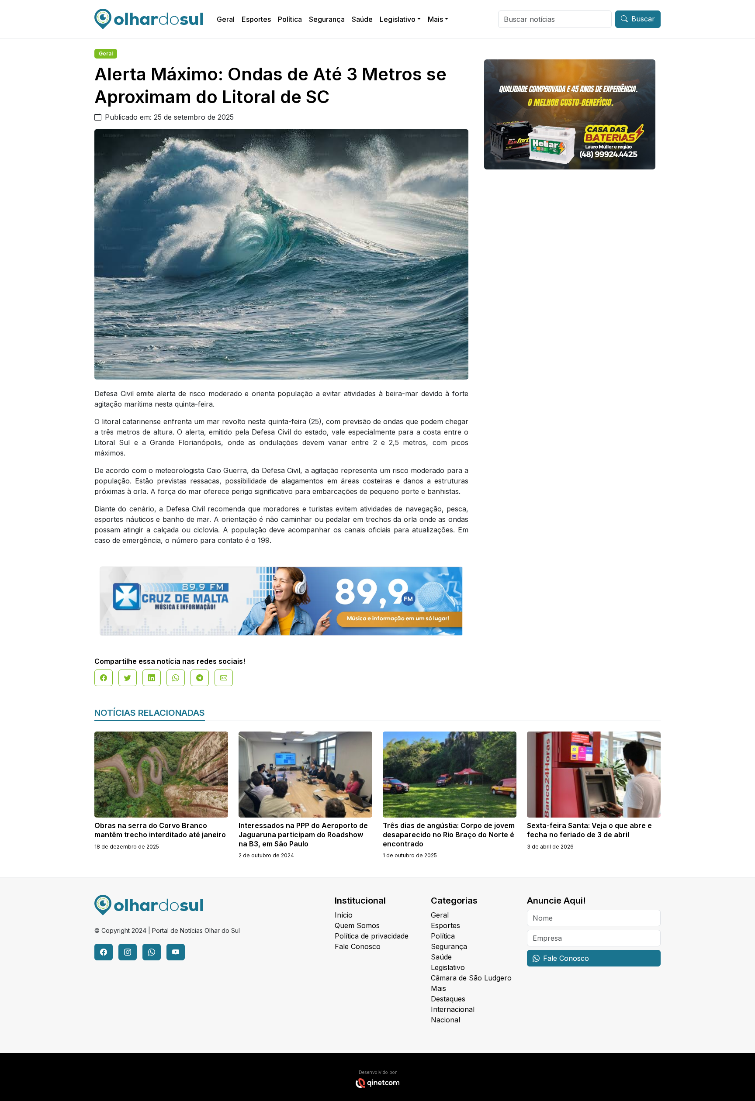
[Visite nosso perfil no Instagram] (127, 952)
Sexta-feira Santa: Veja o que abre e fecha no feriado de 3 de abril (589, 830)
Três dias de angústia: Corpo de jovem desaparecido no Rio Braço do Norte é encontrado (449, 834)
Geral (226, 19)
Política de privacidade (372, 936)
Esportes (256, 19)
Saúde (362, 19)
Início (344, 915)
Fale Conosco (358, 946)
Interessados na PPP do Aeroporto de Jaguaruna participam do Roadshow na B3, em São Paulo (303, 834)
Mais (435, 19)
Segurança (327, 19)
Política (290, 19)
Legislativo (398, 19)
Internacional (452, 1009)
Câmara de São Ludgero (471, 977)
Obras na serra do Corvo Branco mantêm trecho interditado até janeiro (160, 830)
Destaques (448, 998)
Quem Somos (357, 925)
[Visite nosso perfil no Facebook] (103, 952)
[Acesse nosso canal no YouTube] (175, 952)
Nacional (445, 1019)
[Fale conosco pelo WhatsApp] (151, 952)
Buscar (643, 18)
